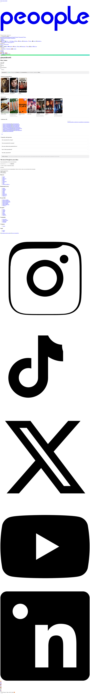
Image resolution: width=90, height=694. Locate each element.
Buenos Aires (4, 194)
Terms (3, 231)
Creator (3, 54)
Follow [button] (1, 62)
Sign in (5, 42)
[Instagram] (45, 322)
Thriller (3, 211)
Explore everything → (6, 184)
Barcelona (4, 189)
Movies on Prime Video (6, 201)
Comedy (3, 210)
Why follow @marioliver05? (45, 152)
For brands (13, 48)
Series (6, 37)
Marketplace (39, 41)
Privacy (3, 230)
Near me (35, 46)
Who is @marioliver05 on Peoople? (45, 140)
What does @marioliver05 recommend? (45, 143)
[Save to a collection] (8, 79)
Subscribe (12, 163)
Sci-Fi (3, 212)
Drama (3, 209)
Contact (2, 51)
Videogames (21, 37)
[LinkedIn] (45, 680)
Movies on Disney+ (5, 202)
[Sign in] (13, 42)
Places (25, 37)
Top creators (3, 48)
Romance (4, 214)
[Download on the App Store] (5, 233)
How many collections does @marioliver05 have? (45, 146)
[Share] (3, 62)
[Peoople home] (45, 34)
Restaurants (10, 37)
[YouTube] (45, 590)
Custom (68, 121)
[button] (45, 64)
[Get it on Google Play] (15, 233)
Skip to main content (3, 0)
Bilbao (3, 192)
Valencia (3, 190)
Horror (3, 213)
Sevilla (3, 191)
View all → (4, 195)
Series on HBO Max (5, 204)
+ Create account (9, 42)
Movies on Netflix (5, 199)
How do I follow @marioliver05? (45, 149)
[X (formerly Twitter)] (45, 501)
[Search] (12, 42)
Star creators (4, 219)
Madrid (3, 188)
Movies (2, 37)
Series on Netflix (5, 203)
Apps (34, 41)
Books (17, 37)
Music (14, 37)
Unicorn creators (5, 220)
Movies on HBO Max (6, 200)
